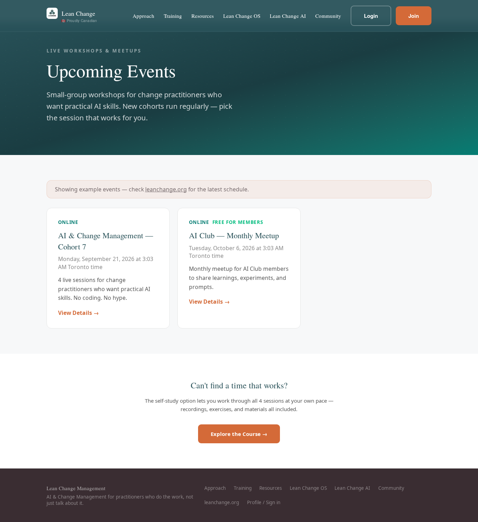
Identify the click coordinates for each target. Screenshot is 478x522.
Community (328, 15)
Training (173, 15)
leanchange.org (166, 189)
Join (413, 16)
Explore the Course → (239, 433)
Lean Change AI (288, 15)
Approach (143, 15)
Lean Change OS (241, 15)
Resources (202, 15)
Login (371, 16)
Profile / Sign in (263, 502)
